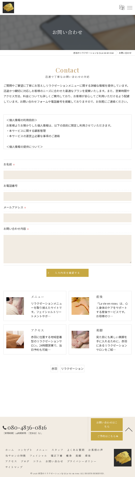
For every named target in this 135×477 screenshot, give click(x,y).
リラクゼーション (72, 368)
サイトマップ (14, 467)
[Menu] (130, 7)
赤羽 (54, 368)
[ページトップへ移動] (128, 429)
